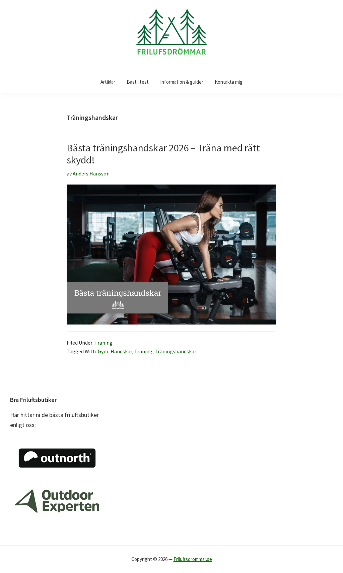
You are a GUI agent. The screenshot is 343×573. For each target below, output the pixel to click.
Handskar (121, 351)
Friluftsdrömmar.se (193, 559)
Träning (103, 342)
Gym (103, 351)
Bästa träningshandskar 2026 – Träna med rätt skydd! (163, 153)
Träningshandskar (175, 351)
